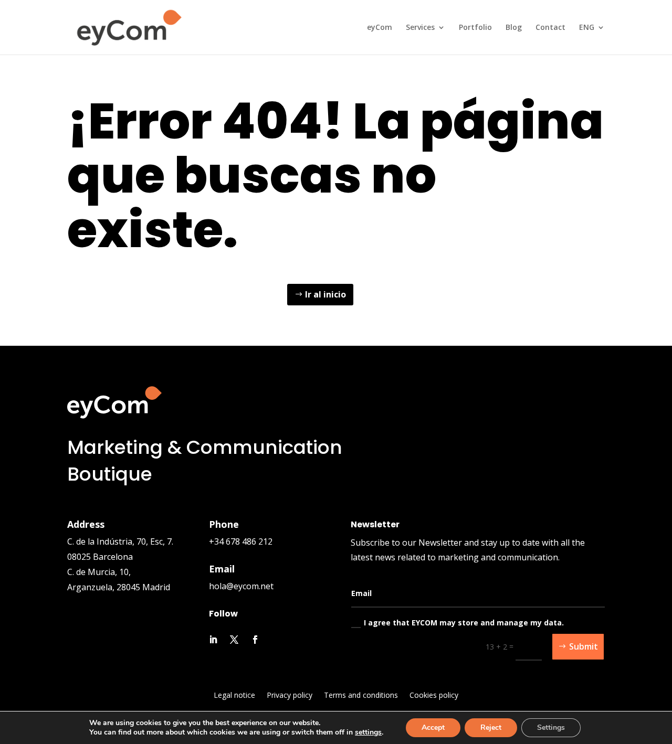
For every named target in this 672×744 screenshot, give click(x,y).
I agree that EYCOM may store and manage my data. (464, 623)
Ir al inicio (325, 294)
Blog (514, 28)
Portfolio (475, 28)
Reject (490, 727)
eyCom (379, 28)
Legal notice (234, 696)
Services (420, 28)
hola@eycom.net (241, 586)
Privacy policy (289, 696)
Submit (583, 646)
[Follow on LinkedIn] (213, 639)
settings (368, 732)
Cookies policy (434, 696)
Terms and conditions (361, 696)
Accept (433, 727)
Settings (551, 727)
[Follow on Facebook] (255, 639)
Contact (550, 28)
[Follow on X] (234, 639)
